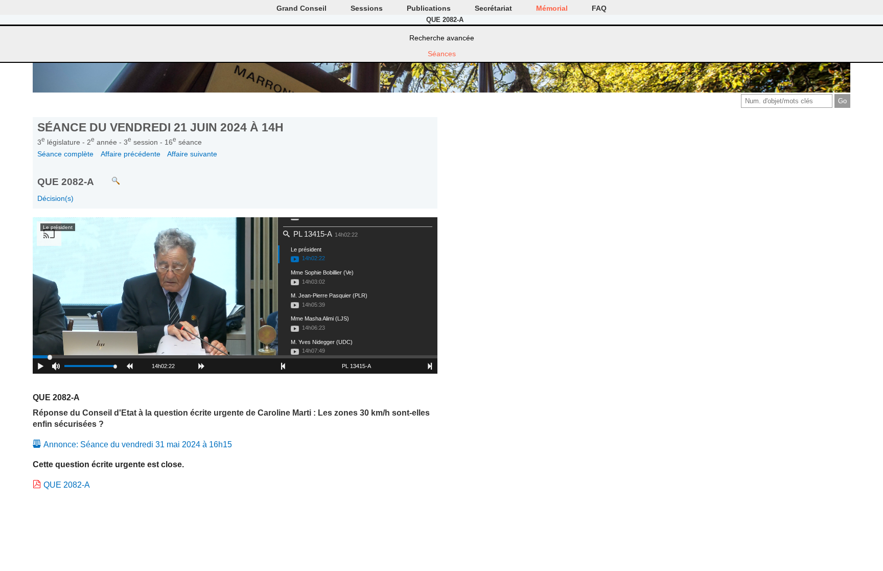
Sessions (367, 8)
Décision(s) (55, 198)
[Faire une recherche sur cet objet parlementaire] (108, 176)
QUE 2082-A (66, 485)
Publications (429, 8)
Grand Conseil (301, 8)
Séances (442, 54)
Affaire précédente (130, 154)
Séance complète (65, 154)
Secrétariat (493, 8)
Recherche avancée (441, 38)
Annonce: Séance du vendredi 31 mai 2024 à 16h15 (137, 444)
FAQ (599, 8)
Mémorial (552, 8)
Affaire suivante (192, 154)
